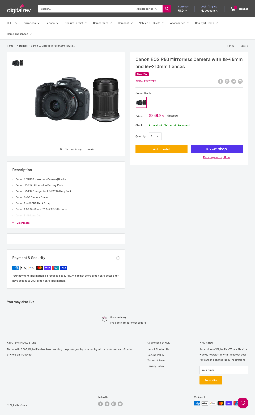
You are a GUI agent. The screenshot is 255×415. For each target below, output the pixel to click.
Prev (231, 45)
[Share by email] (240, 81)
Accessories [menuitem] (177, 22)
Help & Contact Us (158, 349)
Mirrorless (22, 45)
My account (208, 10)
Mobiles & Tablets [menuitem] (149, 22)
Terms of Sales (156, 360)
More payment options (216, 157)
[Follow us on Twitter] (107, 403)
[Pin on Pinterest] (227, 81)
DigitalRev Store (145, 81)
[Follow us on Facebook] (100, 403)
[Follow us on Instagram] (113, 403)
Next (242, 45)
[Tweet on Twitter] (233, 81)
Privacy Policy (155, 365)
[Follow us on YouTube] (120, 403)
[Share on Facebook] (220, 81)
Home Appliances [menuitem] (17, 33)
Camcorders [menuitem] (100, 22)
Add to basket (161, 149)
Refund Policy (155, 354)
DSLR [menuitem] (10, 22)
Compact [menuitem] (123, 22)
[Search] (167, 8)
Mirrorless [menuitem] (29, 22)
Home (10, 45)
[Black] (141, 102)
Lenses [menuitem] (50, 22)
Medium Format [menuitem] (74, 22)
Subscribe (211, 380)
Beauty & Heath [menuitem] (204, 22)
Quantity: (141, 136)
